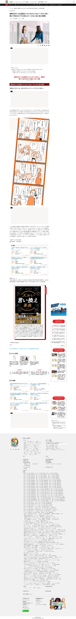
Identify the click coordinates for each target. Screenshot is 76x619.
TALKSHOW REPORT (49, 459)
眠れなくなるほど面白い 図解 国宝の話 (29, 481)
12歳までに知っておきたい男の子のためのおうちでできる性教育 (33, 529)
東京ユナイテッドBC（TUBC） (34, 451)
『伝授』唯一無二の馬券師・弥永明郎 (51, 446)
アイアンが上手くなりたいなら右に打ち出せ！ (31, 548)
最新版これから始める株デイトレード (40, 577)
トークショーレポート (33, 2)
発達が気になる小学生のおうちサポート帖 (30, 532)
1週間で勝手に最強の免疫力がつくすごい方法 (30, 515)
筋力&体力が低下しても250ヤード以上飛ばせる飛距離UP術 (47, 555)
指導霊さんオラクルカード (28, 574)
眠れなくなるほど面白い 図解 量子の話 (55, 486)
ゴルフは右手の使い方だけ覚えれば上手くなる (46, 549)
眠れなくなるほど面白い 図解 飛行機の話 (57, 494)
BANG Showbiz (48, 591)
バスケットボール (26, 451)
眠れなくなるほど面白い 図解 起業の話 (42, 480)
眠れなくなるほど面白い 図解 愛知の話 (54, 478)
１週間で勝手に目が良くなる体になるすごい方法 (31, 516)
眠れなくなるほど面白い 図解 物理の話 (42, 486)
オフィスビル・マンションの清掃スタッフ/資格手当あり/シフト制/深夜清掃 (19, 403)
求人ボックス (27, 264)
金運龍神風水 (45, 575)
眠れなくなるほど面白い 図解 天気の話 (42, 484)
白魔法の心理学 (50, 539)
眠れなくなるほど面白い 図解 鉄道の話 (29, 484)
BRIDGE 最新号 (48, 461)
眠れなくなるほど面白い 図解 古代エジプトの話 (46, 506)
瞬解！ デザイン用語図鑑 (46, 583)
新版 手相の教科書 (52, 571)
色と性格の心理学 (44, 539)
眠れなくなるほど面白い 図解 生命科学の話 (30, 497)
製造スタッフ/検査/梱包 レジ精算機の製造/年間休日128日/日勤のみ (20, 267)
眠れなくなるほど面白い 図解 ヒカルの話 (43, 494)
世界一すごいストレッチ (56, 523)
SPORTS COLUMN (26, 462)
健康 (39, 4)
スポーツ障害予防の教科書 (55, 564)
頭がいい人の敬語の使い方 (60, 544)
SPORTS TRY (48, 463)
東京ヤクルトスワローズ (27, 444)
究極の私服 (53, 584)
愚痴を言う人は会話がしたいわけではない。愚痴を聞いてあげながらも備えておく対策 (27, 69)
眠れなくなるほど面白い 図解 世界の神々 (30, 493)
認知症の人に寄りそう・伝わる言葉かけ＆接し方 (31, 535)
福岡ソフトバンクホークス (28, 448)
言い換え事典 (15, 18)
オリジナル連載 (25, 2)
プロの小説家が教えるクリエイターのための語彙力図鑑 (32, 570)
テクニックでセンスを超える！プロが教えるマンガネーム (32, 583)
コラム (11, 18)
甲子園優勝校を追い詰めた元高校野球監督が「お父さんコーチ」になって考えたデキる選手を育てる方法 (55, 443)
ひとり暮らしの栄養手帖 (41, 519)
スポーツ (24, 440)
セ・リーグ (25, 589)
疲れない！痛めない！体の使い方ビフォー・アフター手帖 (47, 565)
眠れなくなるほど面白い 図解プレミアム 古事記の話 (31, 510)
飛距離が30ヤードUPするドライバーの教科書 (30, 555)
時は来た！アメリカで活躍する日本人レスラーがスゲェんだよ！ (55, 449)
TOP (10, 8)
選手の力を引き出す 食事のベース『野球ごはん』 (53, 448)
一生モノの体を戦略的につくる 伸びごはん (30, 519)
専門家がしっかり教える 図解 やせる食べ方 (30, 513)
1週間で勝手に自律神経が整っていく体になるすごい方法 (50, 518)
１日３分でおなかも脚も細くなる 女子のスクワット (40, 525)
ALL (6, 4)
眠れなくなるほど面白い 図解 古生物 (29, 477)
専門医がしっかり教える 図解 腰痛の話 (47, 512)
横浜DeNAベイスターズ (38, 442)
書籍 (37, 4)
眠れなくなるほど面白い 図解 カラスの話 (43, 490)
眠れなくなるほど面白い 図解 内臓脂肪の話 (30, 499)
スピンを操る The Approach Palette (48, 551)
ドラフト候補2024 (26, 450)
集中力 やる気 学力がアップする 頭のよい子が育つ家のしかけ (52, 532)
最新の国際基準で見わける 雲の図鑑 (29, 578)
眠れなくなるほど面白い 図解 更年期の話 (57, 490)
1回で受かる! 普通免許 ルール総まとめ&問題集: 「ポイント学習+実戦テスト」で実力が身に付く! (38, 545)
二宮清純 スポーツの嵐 (27, 463)
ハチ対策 (34, 587)
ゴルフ (13, 4)
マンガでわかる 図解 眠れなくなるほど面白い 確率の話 (32, 512)
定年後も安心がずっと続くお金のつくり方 (53, 577)
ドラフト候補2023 (35, 448)
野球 (9, 4)
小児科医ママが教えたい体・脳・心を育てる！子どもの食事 (47, 528)
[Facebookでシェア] (40, 45)
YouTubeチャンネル (53, 4)
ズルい (19, 18)
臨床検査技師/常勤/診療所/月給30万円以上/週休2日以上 (19, 384)
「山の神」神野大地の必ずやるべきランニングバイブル (32, 564)
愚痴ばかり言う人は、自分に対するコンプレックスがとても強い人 (24, 72)
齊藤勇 (23, 18)
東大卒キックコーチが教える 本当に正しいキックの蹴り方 (32, 562)
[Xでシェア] (38, 45)
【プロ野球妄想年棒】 (27, 465)
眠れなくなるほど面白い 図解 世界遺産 (42, 483)
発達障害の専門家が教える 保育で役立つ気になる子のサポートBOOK (34, 531)
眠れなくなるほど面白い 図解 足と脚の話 (55, 487)
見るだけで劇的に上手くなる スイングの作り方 (31, 552)
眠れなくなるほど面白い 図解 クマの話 (42, 478)
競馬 (15, 4)
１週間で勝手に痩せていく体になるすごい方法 (46, 515)
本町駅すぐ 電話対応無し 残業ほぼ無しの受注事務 (20, 248)
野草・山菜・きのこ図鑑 (57, 578)
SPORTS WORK (53, 463)
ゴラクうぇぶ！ (48, 457)
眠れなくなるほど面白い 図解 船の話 (53, 476)
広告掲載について (25, 604)
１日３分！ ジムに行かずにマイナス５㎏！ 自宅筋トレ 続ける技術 (34, 567)
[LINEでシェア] (42, 45)
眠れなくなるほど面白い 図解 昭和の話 (42, 481)
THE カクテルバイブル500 (27, 580)
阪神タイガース (38, 441)
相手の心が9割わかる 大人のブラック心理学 (30, 541)
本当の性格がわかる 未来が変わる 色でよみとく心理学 (46, 541)
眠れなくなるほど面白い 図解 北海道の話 (30, 496)
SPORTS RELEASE (49, 586)
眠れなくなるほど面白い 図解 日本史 (29, 478)
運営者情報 (24, 601)
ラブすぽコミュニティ (49, 467)
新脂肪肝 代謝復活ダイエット (44, 520)
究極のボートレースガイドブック (29, 577)
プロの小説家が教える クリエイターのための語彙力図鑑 (50, 570)
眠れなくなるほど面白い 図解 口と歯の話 (57, 489)
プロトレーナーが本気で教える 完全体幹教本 (30, 565)
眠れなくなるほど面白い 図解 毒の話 (53, 474)
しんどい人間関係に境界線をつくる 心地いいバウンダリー (54, 538)
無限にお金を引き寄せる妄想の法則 (53, 575)
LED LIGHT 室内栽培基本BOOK (40, 578)
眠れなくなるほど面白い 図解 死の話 (41, 474)
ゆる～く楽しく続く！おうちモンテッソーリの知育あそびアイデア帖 (54, 529)
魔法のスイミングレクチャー (46, 564)
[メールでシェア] (44, 45)
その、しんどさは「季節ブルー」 (29, 536)
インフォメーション (17, 2)
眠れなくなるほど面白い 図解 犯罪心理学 (30, 494)
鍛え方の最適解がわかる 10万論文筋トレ (55, 525)
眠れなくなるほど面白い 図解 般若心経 (55, 484)
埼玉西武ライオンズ (36, 445)
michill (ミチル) (26, 591)
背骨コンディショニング (47, 523)
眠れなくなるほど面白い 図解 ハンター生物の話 (31, 507)
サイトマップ (25, 605)
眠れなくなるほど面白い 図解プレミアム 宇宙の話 (49, 509)
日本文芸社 (25, 468)
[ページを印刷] (48, 45)
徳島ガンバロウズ (26, 453)
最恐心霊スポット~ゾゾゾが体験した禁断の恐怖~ (42, 584)
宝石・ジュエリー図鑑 (27, 526)
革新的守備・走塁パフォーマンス (29, 561)
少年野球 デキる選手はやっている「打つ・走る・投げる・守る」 (33, 560)
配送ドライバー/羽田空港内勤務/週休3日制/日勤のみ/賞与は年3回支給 (38, 403)
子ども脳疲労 (40, 532)
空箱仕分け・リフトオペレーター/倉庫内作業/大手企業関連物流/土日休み (19, 258)
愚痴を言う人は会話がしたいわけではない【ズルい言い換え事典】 (24, 71)
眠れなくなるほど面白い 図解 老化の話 (42, 487)
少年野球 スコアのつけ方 (58, 557)
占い (42, 4)
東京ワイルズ (31, 454)
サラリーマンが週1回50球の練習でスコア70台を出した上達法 (33, 551)
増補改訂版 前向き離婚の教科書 (28, 544)
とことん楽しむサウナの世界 (55, 583)
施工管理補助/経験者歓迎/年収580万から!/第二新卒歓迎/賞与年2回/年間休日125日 (38, 258)
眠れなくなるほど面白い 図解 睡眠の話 (29, 483)
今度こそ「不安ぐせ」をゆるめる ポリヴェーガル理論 (53, 536)
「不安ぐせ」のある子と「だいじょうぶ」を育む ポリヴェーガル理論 (34, 538)
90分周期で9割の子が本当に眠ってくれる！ (30, 528)
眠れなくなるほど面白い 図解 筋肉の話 (55, 480)
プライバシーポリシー (26, 600)
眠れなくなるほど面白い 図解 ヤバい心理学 (57, 496)
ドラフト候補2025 (33, 450)
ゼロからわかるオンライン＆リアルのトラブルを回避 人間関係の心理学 (34, 542)
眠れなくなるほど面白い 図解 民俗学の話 (57, 493)
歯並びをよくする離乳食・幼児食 (46, 526)
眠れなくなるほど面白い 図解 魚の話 (29, 474)
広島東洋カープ (26, 442)
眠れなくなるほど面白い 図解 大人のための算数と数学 (47, 507)
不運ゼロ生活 (40, 575)
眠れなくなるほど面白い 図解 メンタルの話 (43, 496)
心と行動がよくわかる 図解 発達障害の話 (44, 513)
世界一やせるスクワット (27, 525)
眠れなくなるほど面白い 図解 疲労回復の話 (58, 500)
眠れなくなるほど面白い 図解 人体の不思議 (30, 500)
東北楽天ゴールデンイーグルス (28, 447)
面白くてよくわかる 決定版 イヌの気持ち (42, 580)
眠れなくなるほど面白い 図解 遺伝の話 (29, 480)
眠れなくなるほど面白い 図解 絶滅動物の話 (58, 497)
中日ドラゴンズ (31, 442)
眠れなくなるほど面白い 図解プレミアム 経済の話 (48, 510)
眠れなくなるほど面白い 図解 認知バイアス (44, 500)
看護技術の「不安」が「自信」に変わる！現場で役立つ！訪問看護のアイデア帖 (53, 533)
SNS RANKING (38, 587)
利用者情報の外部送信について (28, 603)
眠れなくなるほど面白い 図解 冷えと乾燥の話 (45, 505)
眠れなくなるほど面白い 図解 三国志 (41, 477)
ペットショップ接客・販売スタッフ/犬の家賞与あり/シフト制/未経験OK (38, 248)
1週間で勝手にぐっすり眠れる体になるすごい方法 (47, 516)
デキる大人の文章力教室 (48, 567)
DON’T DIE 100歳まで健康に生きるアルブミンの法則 (31, 522)
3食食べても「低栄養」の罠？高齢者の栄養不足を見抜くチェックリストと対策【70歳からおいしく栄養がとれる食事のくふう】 (39, 373)
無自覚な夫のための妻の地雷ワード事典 (52, 542)
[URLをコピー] (46, 45)
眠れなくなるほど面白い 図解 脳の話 (41, 476)
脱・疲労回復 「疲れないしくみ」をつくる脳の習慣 (31, 520)
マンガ (27, 4)
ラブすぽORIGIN (48, 462)
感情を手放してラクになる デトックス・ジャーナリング (32, 539)
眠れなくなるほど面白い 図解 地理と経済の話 (45, 502)
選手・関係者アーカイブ (27, 594)
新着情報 (11, 2)
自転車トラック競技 (37, 453)
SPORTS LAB (25, 461)
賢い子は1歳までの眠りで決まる (57, 526)
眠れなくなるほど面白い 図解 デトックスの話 (30, 502)
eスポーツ (31, 453)
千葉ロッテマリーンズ (37, 447)
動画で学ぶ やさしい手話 (53, 535)
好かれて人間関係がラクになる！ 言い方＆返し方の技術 (46, 568)
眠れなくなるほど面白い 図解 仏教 (40, 473)
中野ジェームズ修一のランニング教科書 (48, 562)
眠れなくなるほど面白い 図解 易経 (29, 473)
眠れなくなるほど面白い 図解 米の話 (52, 473)
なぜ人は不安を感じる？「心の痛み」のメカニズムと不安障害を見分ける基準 (24, 348)
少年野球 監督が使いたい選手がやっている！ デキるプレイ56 (47, 558)
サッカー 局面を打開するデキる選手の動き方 (41, 561)
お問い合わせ (25, 607)
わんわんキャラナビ (55, 573)
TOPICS (24, 586)
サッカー (25, 441)
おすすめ (24, 470)
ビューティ (23, 4)
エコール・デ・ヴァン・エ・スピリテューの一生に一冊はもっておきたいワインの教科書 (37, 581)
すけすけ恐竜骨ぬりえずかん (35, 526)
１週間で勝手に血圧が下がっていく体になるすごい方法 (32, 518)
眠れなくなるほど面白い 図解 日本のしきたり (30, 505)
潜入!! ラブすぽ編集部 (49, 441)
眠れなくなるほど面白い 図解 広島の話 (29, 486)
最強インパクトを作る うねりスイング (57, 548)
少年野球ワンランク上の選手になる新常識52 (30, 558)
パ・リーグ (29, 589)
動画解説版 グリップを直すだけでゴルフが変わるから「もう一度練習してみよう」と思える (37, 554)
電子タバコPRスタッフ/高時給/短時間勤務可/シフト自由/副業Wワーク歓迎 (38, 384)
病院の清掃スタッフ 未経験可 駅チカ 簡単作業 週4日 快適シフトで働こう (37, 267)
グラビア (19, 4)
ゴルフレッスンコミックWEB (40, 604)
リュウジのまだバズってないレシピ (29, 584)
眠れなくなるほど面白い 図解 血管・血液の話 (30, 503)
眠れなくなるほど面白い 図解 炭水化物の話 (44, 499)
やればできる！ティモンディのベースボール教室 (51, 560)
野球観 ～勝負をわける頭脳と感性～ (47, 557)
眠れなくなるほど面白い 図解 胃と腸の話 (30, 489)
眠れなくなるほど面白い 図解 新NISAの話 (58, 499)
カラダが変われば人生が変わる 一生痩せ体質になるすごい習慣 (33, 523)
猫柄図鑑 (34, 580)
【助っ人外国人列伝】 (35, 463)
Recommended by (58, 345)
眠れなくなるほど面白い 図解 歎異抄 (53, 477)
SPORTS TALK (25, 459)
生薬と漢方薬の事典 (49, 578)
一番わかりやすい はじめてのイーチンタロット (40, 574)
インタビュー (46, 4)
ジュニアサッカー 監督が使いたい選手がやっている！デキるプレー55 (44, 544)
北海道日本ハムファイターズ (28, 445)
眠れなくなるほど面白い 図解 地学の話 (55, 483)
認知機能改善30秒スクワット (44, 535)
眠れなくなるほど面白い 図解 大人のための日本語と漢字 (32, 509)
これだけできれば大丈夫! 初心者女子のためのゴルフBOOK (32, 557)
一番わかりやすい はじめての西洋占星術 (30, 575)
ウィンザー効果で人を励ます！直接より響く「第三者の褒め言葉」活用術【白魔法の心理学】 (20, 373)
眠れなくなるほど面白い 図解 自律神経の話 (45, 503)
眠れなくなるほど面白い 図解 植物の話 (55, 481)
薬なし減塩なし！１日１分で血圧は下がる (52, 519)
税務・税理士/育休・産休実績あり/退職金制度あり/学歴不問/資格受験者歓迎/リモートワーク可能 (18, 394)
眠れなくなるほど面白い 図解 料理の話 (29, 487)
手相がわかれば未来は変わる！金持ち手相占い (31, 573)
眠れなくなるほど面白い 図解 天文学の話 (43, 493)
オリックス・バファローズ (36, 444)
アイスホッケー (26, 454)
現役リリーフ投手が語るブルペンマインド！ (52, 445)
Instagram (60, 4)
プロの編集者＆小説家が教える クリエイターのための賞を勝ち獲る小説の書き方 (36, 571)
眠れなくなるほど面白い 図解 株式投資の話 (44, 497)
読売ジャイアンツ (32, 441)
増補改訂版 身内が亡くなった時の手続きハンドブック (32, 533)
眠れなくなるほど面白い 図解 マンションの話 (30, 506)
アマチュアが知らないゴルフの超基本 (44, 548)
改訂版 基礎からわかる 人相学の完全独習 (45, 573)
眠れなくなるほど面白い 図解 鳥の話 (29, 476)
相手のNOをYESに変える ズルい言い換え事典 (30, 568)
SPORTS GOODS (58, 463)
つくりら (37, 603)
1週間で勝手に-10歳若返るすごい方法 (57, 513)
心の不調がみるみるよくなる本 (39, 536)
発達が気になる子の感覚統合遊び (60, 531)
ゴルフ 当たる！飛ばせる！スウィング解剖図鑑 (31, 549)
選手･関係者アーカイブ (43, 2)
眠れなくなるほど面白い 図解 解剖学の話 (30, 490)
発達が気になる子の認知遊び (50, 531)
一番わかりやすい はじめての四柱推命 (54, 574)
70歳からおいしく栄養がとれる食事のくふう (47, 522)
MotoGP (36, 454)
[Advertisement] (29, 56)
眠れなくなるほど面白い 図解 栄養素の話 (43, 489)
